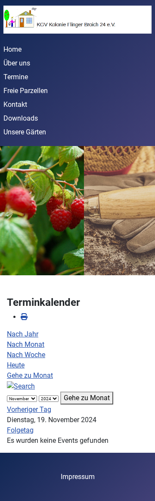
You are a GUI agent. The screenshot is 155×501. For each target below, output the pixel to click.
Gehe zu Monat (30, 375)
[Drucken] (24, 317)
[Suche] (21, 386)
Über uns (16, 63)
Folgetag (20, 430)
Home (12, 49)
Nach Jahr (22, 334)
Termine (15, 77)
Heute (16, 365)
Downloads (20, 118)
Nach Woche (26, 355)
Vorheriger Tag (29, 409)
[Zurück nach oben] (140, 485)
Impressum (78, 477)
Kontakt (15, 104)
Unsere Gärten (24, 132)
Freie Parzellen (25, 91)
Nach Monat (25, 344)
